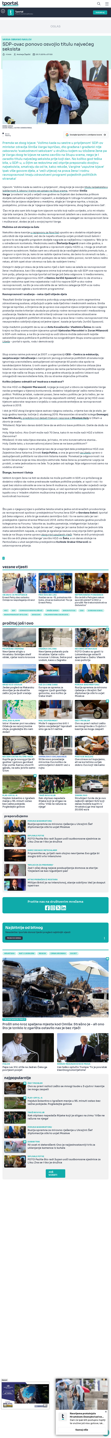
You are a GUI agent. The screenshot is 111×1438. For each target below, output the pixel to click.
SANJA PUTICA (69, 610)
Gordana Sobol (95, 610)
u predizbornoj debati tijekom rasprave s (55, 418)
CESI (82, 610)
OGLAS (55, 26)
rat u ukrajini (26, 953)
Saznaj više (81, 1429)
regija (42, 953)
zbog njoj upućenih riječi (56, 534)
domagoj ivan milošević (31, 610)
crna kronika (58, 953)
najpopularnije (17, 1078)
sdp (13, 610)
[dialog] (82, 1407)
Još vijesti (52, 1173)
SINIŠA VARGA (52, 610)
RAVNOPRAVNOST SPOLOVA (15, 615)
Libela (6, 341)
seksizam (36, 615)
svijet (73, 953)
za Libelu (85, 452)
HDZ (6, 610)
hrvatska (9, 953)
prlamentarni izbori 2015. (56, 615)
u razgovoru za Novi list (44, 232)
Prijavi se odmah (14, 938)
